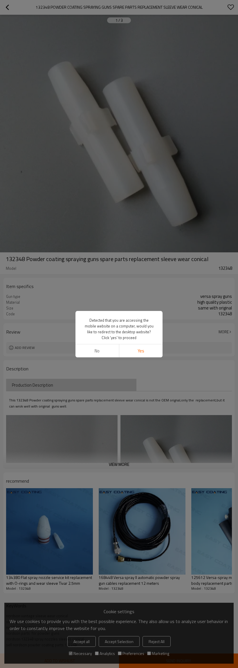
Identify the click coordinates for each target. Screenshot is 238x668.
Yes (141, 350)
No (97, 350)
